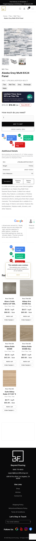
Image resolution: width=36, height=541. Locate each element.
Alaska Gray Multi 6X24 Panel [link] (13, 18)
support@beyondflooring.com (18, 473)
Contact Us (18, 496)
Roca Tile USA (9, 298)
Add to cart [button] (9, 316)
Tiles (10, 16)
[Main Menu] (33, 9)
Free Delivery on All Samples (18, 1)
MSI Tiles (5, 69)
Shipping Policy (18, 504)
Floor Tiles (8, 306)
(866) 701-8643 (18, 469)
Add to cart (18, 124)
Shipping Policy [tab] (17, 181)
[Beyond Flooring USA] (3, 8)
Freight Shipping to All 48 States (12, 4)
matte (4, 88)
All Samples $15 (28, 4)
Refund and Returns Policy (18, 508)
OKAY (18, 275)
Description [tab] (7, 181)
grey (19, 84)
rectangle (27, 84)
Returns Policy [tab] (28, 181)
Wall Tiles (17, 16)
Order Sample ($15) (18, 129)
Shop (18, 488)
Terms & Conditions (18, 512)
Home (5, 16)
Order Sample (8, 320)
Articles (18, 492)
